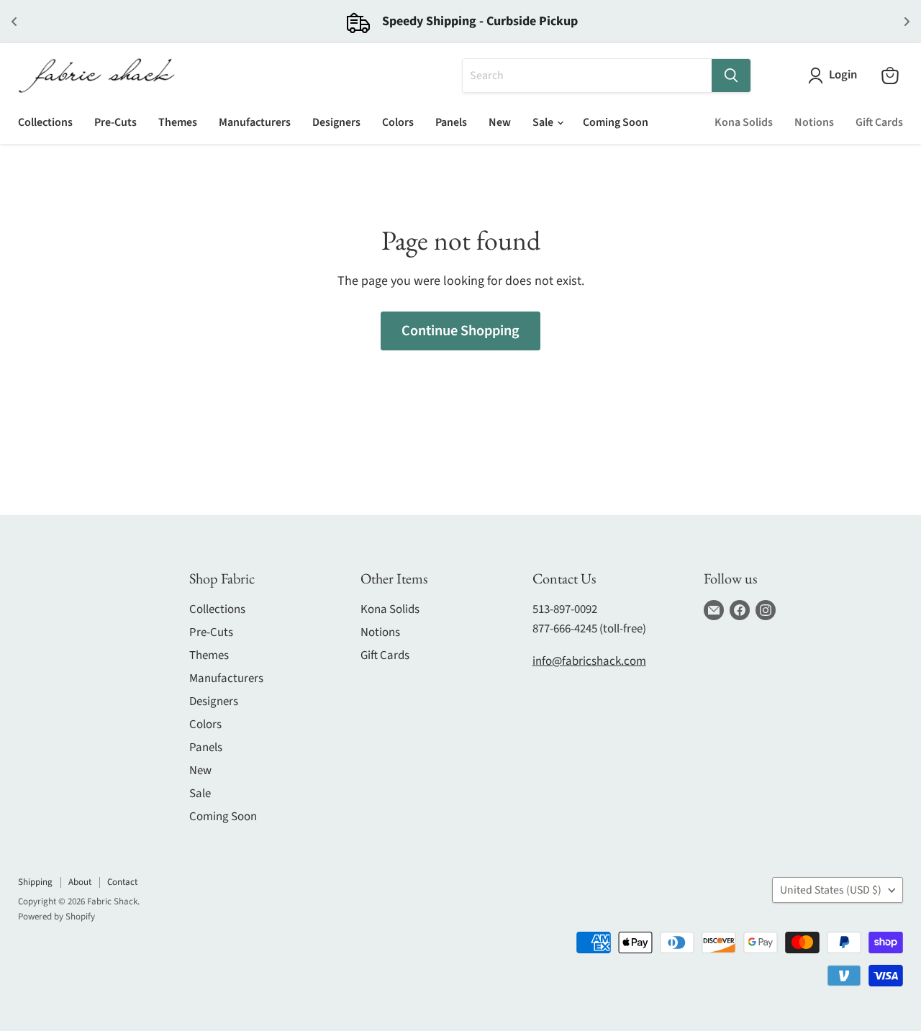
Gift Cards (879, 122)
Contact (122, 882)
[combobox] (587, 75)
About (79, 882)
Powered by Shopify (56, 916)
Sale (543, 122)
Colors (398, 122)
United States (830, 890)
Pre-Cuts (115, 122)
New (500, 122)
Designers (336, 122)
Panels (451, 122)
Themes (177, 122)
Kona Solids (743, 122)
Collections (45, 122)
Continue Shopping (460, 330)
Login (843, 75)
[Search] (731, 75)
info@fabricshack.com (589, 661)
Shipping (35, 882)
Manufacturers (255, 122)
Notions (814, 122)
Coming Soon (615, 122)
